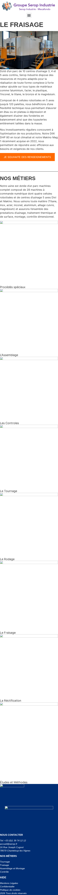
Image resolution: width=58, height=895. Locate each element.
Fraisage (4, 865)
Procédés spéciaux (12, 287)
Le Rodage (7, 559)
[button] (29, 15)
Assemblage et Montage (12, 868)
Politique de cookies (10, 890)
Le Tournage (8, 491)
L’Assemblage (9, 355)
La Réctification (10, 700)
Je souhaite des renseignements (27, 157)
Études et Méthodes (13, 782)
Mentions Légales (9, 883)
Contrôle (4, 871)
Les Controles (9, 423)
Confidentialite (7, 886)
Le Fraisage (8, 632)
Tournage (5, 861)
